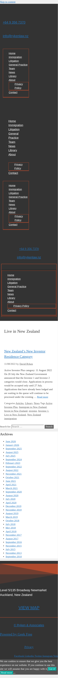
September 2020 (14, 491)
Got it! (52, 668)
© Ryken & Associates (29, 625)
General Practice (18, 64)
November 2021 (14, 474)
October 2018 (12, 520)
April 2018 (11, 531)
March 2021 (12, 488)
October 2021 (12, 477)
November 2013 (14, 553)
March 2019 (12, 517)
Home (12, 53)
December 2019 (13, 506)
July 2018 (10, 524)
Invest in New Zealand (15, 410)
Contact (13, 92)
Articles (20, 403)
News (12, 72)
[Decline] (14, 673)
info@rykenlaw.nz (16, 36)
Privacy (29, 647)
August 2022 (12, 470)
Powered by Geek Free (16, 634)
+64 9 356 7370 (14, 22)
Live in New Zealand (15, 414)
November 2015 (14, 546)
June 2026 (11, 441)
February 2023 (13, 463)
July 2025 (10, 455)
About (12, 80)
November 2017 (14, 535)
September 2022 (14, 466)
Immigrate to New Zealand (32, 407)
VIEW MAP (29, 607)
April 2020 (11, 502)
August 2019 (12, 513)
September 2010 (14, 556)
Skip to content (7, 1)
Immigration (15, 57)
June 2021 (11, 481)
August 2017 (12, 538)
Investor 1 (43, 410)
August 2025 (12, 452)
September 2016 (14, 542)
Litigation (14, 61)
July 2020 (10, 499)
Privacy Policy (19, 86)
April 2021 (11, 484)
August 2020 (12, 495)
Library (12, 76)
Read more (42, 397)
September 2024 (14, 459)
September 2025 (14, 448)
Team (12, 68)
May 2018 (11, 527)
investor (33, 410)
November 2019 (14, 510)
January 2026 (12, 445)
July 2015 (10, 549)
